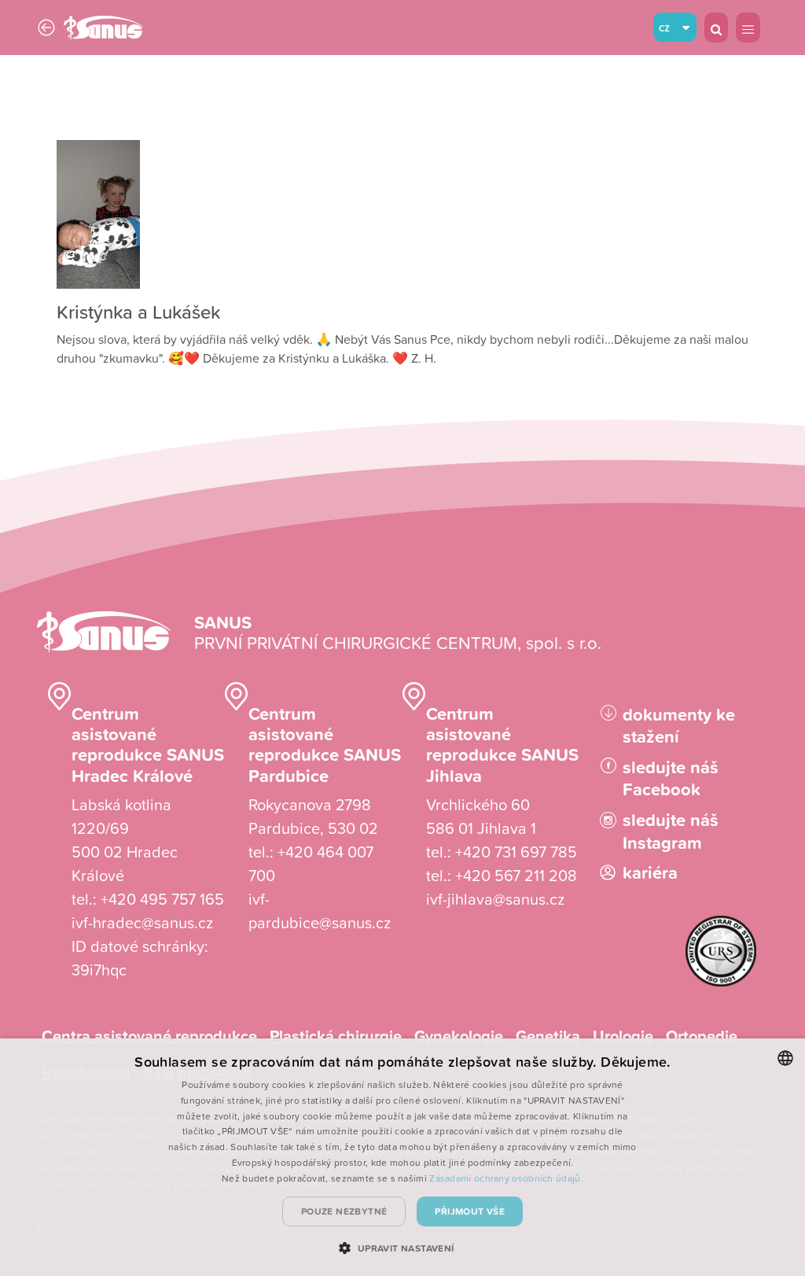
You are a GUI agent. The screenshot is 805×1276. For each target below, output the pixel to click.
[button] (402, 1247)
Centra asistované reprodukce (149, 1035)
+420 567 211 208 (516, 875)
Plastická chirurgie (336, 1035)
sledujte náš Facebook (671, 778)
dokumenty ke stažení (679, 725)
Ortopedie (701, 1035)
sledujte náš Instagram (671, 831)
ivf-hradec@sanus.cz (142, 922)
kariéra (650, 872)
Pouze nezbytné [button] (344, 1211)
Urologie (623, 1035)
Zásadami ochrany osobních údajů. (506, 1178)
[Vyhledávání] (716, 27)
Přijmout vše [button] (470, 1211)
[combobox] (785, 1058)
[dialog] (402, 1157)
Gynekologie (458, 1035)
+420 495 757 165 (162, 898)
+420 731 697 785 (516, 851)
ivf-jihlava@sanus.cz (495, 898)
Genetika (548, 1035)
